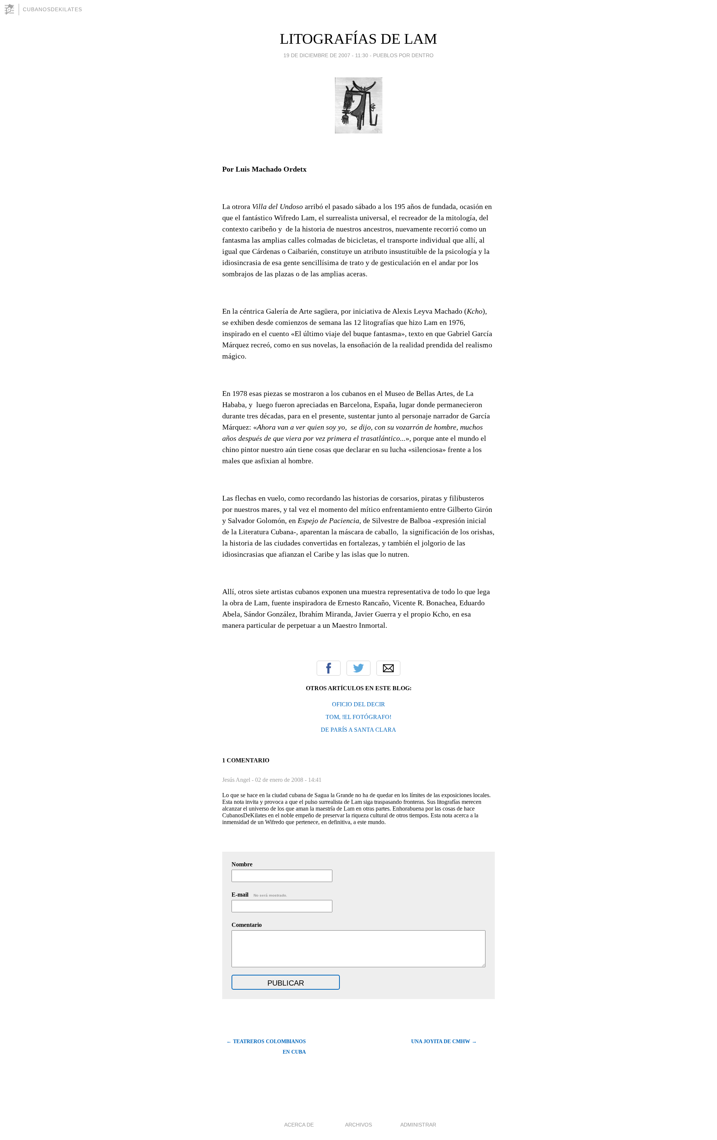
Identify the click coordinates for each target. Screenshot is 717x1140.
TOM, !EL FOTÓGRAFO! (358, 717)
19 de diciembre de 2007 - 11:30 (325, 55)
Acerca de (299, 1125)
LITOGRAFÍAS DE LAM (358, 38)
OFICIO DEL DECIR (358, 704)
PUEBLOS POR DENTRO (403, 55)
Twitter (358, 668)
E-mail (259, 894)
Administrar (418, 1125)
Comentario (247, 925)
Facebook (329, 668)
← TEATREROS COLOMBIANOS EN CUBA (266, 1047)
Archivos (358, 1125)
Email (388, 668)
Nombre (242, 864)
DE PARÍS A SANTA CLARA (358, 729)
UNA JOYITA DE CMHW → (444, 1041)
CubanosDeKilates (52, 9)
